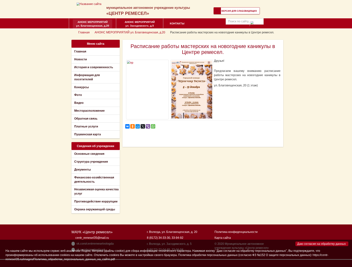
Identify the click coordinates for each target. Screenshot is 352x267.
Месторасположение (89, 110)
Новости (80, 59)
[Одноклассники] (132, 126)
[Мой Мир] (137, 126)
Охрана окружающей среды (94, 209)
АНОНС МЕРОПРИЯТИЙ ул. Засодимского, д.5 (140, 24)
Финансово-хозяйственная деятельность (94, 179)
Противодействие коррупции (96, 201)
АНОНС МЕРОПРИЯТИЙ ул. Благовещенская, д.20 (92, 24)
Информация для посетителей (87, 77)
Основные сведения (89, 153)
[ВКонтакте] (127, 126)
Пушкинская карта (87, 134)
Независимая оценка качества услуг (96, 191)
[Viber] (148, 126)
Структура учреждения (91, 161)
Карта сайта (222, 237)
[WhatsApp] (153, 126)
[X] (143, 126)
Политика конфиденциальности (236, 231)
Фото (78, 94)
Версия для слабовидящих (239, 11)
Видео (79, 102)
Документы (82, 169)
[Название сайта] (89, 4)
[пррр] (191, 89)
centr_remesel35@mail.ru (92, 237)
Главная (84, 32)
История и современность (93, 67)
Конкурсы (81, 87)
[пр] (147, 89)
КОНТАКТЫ (177, 23)
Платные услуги (86, 126)
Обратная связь (86, 118)
